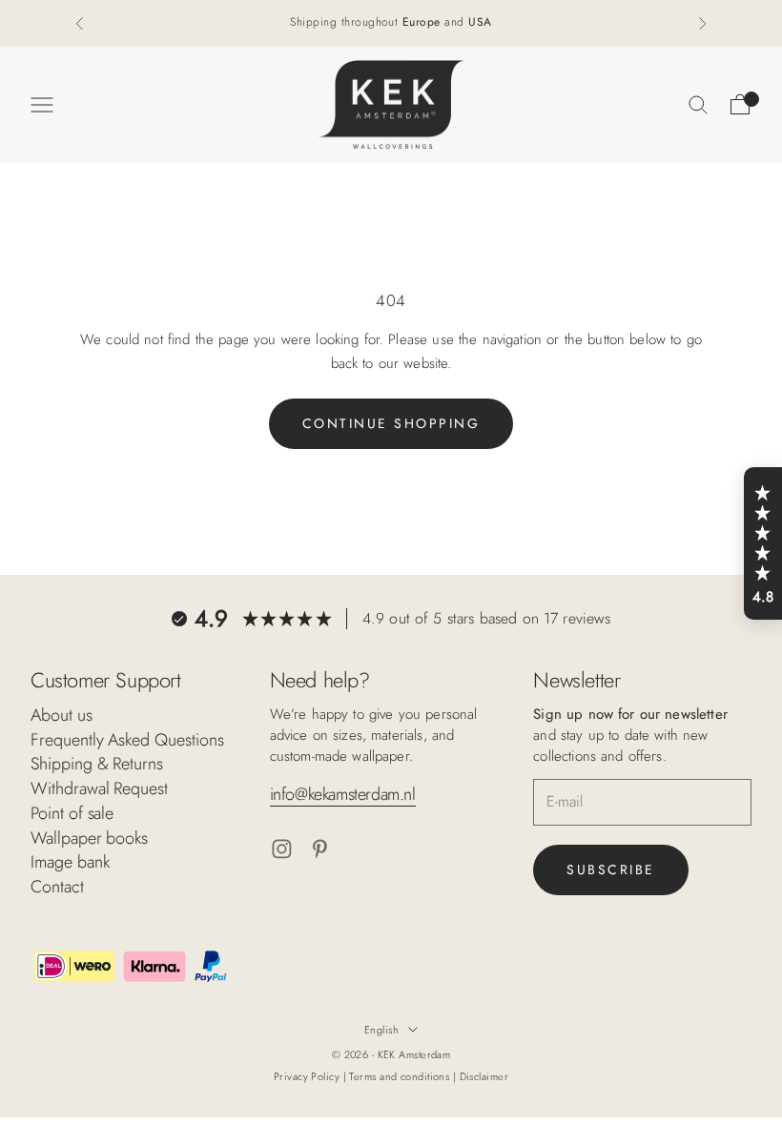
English (381, 1029)
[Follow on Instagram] (282, 849)
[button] (763, 543)
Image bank (70, 861)
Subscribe (610, 869)
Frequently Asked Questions (127, 739)
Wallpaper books (89, 838)
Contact (57, 886)
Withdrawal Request (99, 788)
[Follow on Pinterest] (320, 849)
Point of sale (72, 813)
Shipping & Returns (97, 763)
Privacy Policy (308, 1076)
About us (62, 715)
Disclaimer (484, 1076)
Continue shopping (391, 423)
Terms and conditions (400, 1076)
